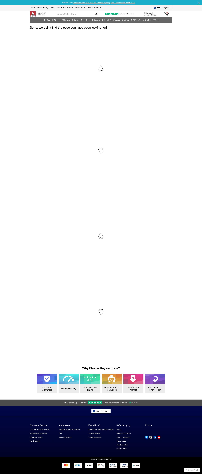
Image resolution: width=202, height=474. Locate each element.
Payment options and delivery (69, 429)
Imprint (118, 429)
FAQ (52, 8)
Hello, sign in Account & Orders (150, 14)
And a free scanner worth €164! (123, 3)
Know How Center (65, 437)
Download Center (36, 437)
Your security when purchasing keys (101, 429)
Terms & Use (121, 441)
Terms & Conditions (123, 433)
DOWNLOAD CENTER (39, 8)
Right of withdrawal (123, 437)
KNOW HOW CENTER (65, 8)
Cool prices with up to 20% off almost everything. (91, 3)
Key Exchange (35, 441)
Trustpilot (130, 14)
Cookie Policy (121, 449)
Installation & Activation (38, 433)
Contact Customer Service (39, 429)
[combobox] (77, 14)
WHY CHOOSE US (94, 8)
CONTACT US (80, 8)
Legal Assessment (94, 437)
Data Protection (122, 445)
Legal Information (94, 433)
